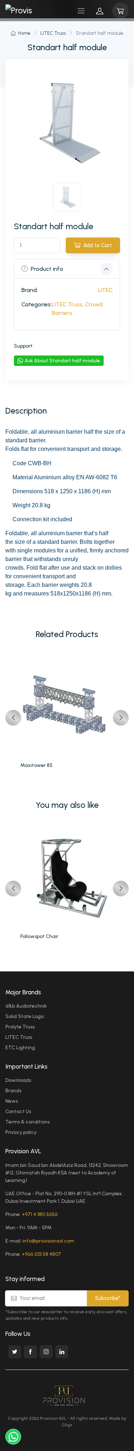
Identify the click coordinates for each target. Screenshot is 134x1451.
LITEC (105, 290)
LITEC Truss (53, 33)
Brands (13, 1091)
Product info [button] (47, 268)
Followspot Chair (39, 936)
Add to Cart (97, 245)
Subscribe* (107, 1298)
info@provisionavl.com (48, 1241)
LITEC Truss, (68, 304)
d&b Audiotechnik (26, 1006)
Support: (24, 346)
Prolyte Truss (20, 1027)
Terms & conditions (27, 1122)
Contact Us (18, 1111)
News (11, 1101)
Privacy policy (20, 1132)
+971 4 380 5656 (40, 1214)
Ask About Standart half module (62, 361)
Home (24, 33)
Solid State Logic (25, 1016)
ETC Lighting (20, 1048)
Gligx (67, 1424)
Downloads (18, 1080)
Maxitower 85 (36, 765)
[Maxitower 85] (67, 706)
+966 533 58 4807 (41, 1254)
